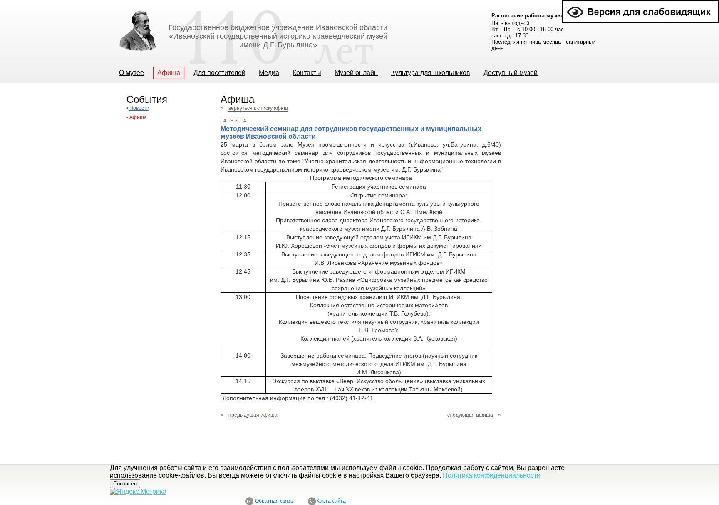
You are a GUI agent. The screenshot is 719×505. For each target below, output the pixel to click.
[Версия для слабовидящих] (640, 3)
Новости (139, 108)
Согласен (125, 483)
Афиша (138, 117)
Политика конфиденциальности (491, 475)
